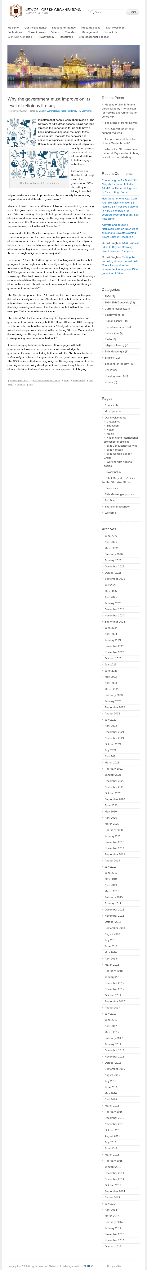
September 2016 (115, 1068)
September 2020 (115, 799)
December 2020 (114, 780)
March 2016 (112, 1105)
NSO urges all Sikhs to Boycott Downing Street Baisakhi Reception (120, 232)
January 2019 (113, 903)
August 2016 (112, 1074)
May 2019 (111, 878)
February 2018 (114, 970)
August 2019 (112, 860)
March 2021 (112, 762)
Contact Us (111, 405)
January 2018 (113, 976)
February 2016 (114, 1111)
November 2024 (114, 615)
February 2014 (114, 1221)
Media (110, 433)
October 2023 (113, 658)
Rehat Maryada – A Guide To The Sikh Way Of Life (119, 480)
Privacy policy (113, 471)
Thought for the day (117, 363)
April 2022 (111, 725)
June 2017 (111, 1019)
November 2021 (114, 738)
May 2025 (111, 591)
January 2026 (113, 560)
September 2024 (115, 621)
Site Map (110, 500)
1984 (108, 296)
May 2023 (111, 676)
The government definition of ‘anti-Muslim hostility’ (119, 141)
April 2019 (111, 885)
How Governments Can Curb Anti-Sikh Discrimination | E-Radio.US (119, 202)
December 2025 (114, 566)
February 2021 (114, 768)
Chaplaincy (113, 421)
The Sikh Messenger (117, 506)
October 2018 (113, 921)
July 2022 (110, 719)
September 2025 (115, 578)
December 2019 (114, 842)
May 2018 (111, 952)
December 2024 (114, 609)
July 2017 (110, 1013)
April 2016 (111, 1099)
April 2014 (111, 1209)
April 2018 (111, 958)
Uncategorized (113, 376)
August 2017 (112, 1007)
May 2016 (111, 1093)
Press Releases (114, 327)
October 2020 (113, 793)
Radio (108, 339)
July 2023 (110, 664)
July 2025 (110, 584)
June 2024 (111, 627)
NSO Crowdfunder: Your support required (118, 130)
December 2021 (114, 731)
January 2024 (113, 640)
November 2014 (114, 1179)
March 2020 (112, 823)
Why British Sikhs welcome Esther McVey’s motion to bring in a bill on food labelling (120, 153)
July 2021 (110, 750)
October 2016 (113, 1062)
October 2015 (113, 1130)
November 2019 (114, 848)
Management (113, 411)
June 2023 (111, 670)
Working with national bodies (118, 463)
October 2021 (113, 744)
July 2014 (110, 1203)
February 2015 (114, 1160)
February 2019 (114, 897)
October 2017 (113, 995)
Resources (111, 488)
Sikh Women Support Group (118, 455)
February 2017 (114, 1038)
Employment (112, 314)
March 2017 (112, 1032)
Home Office (79, 380)
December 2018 (114, 909)
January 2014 (113, 1228)
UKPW (109, 369)
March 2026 (112, 548)
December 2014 (114, 1172)
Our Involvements (115, 417)
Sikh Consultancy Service (122, 445)
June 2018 (111, 946)
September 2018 (115, 927)
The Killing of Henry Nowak (121, 122)
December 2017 (114, 983)
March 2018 (112, 964)
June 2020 (111, 805)
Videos (109, 382)
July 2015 (110, 1142)
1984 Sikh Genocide (117, 302)
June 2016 (111, 1087)
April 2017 (111, 1025)
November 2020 (114, 787)
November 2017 (114, 989)
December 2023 (114, 646)
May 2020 (111, 811)
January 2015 (113, 1166)
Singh (41, 111)
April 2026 (111, 541)
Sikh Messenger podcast (120, 494)
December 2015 (114, 1117)
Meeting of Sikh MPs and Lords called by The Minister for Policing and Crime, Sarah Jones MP (119, 110)
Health (110, 429)
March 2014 (112, 1215)
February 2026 (114, 554)
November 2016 (114, 1056)
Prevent (21, 384)
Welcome (110, 512)
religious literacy (69, 111)
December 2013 (114, 1234)
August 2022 (112, 713)
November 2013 (114, 1240)
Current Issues (53, 111)
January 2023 (113, 701)
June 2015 (111, 1148)
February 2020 (114, 829)
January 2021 (113, 774)
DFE (66, 380)
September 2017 (115, 1001)
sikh (31, 384)
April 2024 (111, 633)
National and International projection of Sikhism (121, 439)
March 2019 (112, 891)
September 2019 (115, 854)
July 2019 (110, 866)
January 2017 (113, 1044)
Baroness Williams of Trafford (46, 380)
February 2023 (114, 695)
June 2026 (111, 535)
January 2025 (113, 603)
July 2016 (110, 1081)
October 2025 (113, 572)
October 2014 (113, 1185)
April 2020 (111, 817)
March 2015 (112, 1154)
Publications (112, 333)
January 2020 (113, 836)
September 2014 (115, 1191)
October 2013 (113, 1246)
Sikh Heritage (115, 449)
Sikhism (109, 357)
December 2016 (114, 1050)
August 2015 (112, 1136)
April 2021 (111, 756)
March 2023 (112, 689)
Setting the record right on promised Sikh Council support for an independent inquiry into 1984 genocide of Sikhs (120, 265)
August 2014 (112, 1197)
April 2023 (111, 682)
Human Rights (113, 320)
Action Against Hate (19, 380)
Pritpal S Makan (131, 1266)
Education (113, 425)
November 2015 (114, 1123)
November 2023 (114, 652)
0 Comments (86, 111)
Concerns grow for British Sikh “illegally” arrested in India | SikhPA (120, 184)
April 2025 (111, 597)
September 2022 (115, 707)
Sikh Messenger (114, 351)
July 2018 (110, 940)
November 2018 (114, 915)
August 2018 (112, 934)
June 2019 (111, 872)
